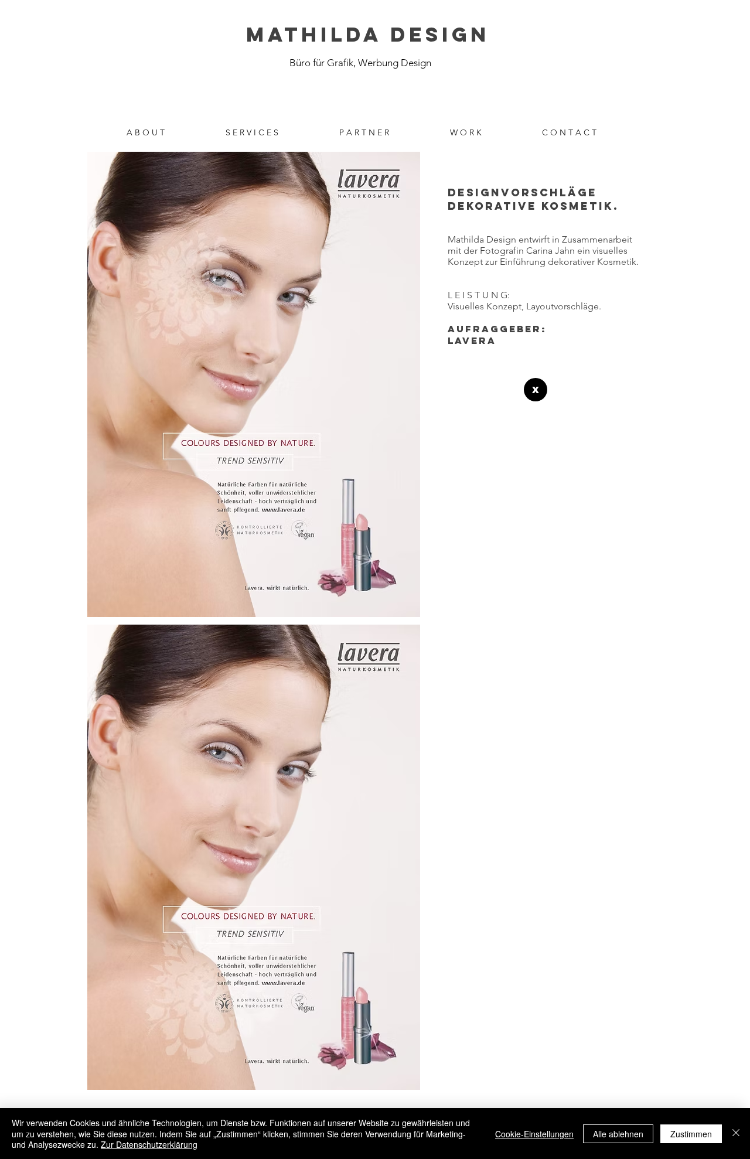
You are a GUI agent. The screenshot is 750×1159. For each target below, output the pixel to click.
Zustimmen (691, 1134)
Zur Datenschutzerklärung (149, 1144)
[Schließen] (736, 1133)
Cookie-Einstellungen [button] (534, 1134)
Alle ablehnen (618, 1134)
